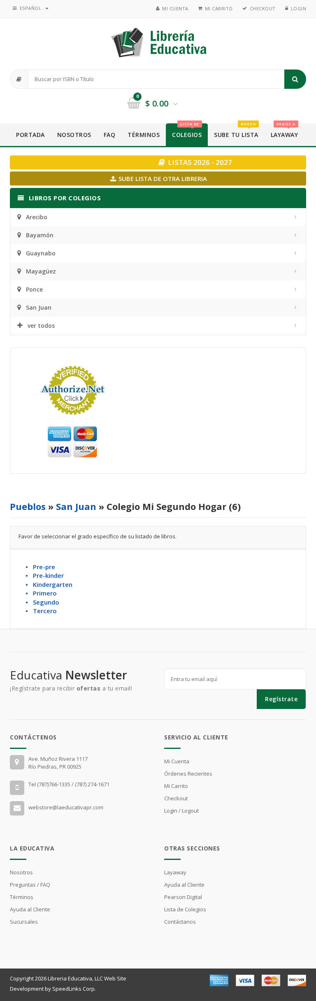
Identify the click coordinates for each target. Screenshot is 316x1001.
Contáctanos (180, 921)
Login (299, 8)
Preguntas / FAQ (30, 884)
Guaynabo (41, 253)
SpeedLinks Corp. (74, 988)
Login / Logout (181, 810)
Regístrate (281, 699)
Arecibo (36, 217)
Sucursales (24, 921)
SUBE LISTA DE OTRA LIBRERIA (162, 178)
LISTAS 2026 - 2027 (199, 162)
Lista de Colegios (185, 909)
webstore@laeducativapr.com (65, 807)
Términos (144, 135)
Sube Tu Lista (236, 131)
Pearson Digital (183, 897)
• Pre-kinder (45, 575)
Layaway (284, 131)
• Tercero (41, 611)
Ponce (34, 289)
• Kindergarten (49, 584)
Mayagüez (41, 271)
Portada (30, 135)
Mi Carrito (219, 8)
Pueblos (28, 506)
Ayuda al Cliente (30, 909)
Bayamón (39, 235)
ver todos (41, 325)
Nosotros (74, 135)
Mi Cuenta (175, 8)
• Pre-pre (40, 567)
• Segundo (42, 602)
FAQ (110, 135)
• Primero (41, 593)
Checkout (263, 8)
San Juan (38, 307)
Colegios (187, 131)
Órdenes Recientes (188, 773)
